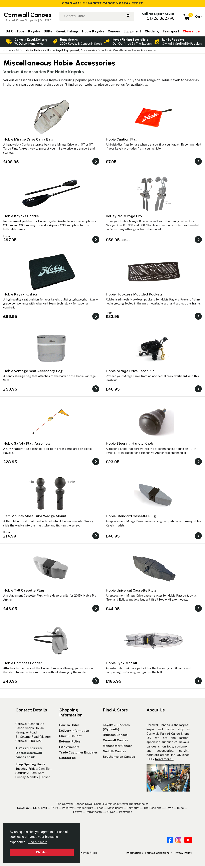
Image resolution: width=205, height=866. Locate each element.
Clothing (152, 31)
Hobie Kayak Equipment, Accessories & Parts (77, 50)
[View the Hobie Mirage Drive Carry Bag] (95, 164)
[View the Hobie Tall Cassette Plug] (95, 611)
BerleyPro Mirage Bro (124, 216)
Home (7, 50)
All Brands (23, 50)
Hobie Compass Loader (22, 663)
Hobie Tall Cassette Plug (23, 590)
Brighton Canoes (115, 734)
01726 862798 (161, 18)
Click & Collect (70, 736)
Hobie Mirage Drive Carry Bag (28, 139)
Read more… (164, 759)
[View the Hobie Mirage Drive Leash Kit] (198, 391)
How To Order (69, 725)
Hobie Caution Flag (122, 139)
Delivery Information (74, 730)
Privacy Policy (183, 852)
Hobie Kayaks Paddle (21, 216)
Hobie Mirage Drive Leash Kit (130, 371)
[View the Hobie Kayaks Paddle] (95, 242)
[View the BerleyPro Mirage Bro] (198, 242)
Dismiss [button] (41, 852)
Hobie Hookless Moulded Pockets (134, 294)
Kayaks (34, 31)
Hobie (38, 50)
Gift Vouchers (69, 747)
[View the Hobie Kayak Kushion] (95, 318)
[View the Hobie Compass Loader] (95, 683)
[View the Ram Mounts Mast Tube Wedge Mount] (95, 538)
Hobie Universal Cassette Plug (131, 590)
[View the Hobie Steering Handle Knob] (198, 464)
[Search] (128, 16)
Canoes (114, 31)
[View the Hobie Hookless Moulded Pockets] (198, 318)
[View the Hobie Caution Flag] (198, 164)
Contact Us (67, 758)
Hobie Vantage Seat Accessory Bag (33, 371)
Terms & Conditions (157, 852)
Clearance (191, 31)
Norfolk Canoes (114, 751)
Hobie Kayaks (93, 31)
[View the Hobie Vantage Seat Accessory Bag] (95, 391)
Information (133, 852)
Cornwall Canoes (115, 740)
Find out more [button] (37, 842)
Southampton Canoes (119, 756)
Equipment (132, 31)
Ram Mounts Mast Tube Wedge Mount (34, 516)
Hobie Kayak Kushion (20, 294)
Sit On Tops (15, 31)
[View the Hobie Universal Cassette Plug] (198, 611)
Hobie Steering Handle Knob (129, 443)
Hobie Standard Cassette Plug (131, 516)
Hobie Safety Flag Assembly (27, 443)
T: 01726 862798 (28, 748)
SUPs (48, 31)
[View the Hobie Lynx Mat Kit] (198, 683)
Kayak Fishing (67, 31)
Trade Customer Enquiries (78, 752)
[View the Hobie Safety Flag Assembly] (95, 464)
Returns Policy (69, 741)
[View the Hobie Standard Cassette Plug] (198, 538)
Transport (171, 31)
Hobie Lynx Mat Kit (121, 663)
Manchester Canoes (117, 745)
